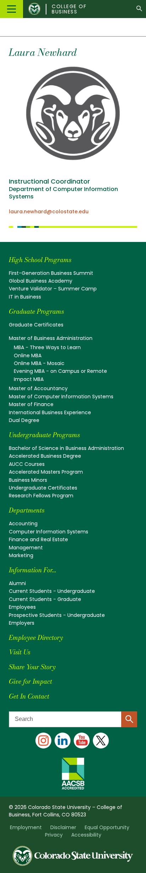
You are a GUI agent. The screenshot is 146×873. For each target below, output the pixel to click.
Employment (26, 827)
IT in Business (25, 296)
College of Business (69, 9)
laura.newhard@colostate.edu (49, 211)
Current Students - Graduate (45, 599)
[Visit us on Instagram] (43, 740)
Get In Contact (29, 696)
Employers (21, 622)
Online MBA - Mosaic (39, 363)
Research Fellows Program (41, 495)
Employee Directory (36, 637)
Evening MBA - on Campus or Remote (60, 371)
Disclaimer (63, 827)
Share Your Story (32, 667)
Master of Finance (31, 404)
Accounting (23, 523)
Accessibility (86, 834)
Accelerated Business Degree (45, 455)
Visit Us (19, 652)
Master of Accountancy (38, 388)
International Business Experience (50, 412)
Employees (22, 607)
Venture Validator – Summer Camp (53, 288)
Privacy (54, 834)
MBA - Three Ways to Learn (47, 347)
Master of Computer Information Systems (61, 396)
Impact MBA (29, 379)
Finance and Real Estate (38, 539)
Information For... (32, 570)
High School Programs (40, 260)
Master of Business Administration (50, 338)
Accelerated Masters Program (46, 471)
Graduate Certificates (36, 324)
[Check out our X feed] (101, 740)
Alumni (17, 583)
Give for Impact (30, 681)
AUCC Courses (27, 464)
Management (26, 547)
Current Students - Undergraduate (52, 591)
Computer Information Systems (48, 531)
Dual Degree (24, 420)
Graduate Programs (36, 311)
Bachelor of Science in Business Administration (66, 448)
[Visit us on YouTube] (82, 740)
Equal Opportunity (107, 827)
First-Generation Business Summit (51, 273)
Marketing (21, 555)
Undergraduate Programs (44, 435)
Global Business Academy (40, 280)
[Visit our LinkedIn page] (63, 740)
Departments (26, 510)
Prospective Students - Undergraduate (57, 615)
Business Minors (28, 480)
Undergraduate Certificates (43, 487)
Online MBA (27, 355)
